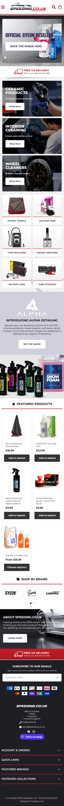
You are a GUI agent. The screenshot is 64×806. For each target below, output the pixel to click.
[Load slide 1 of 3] (5, 57)
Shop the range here (26, 46)
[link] (32, 72)
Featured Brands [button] (15, 769)
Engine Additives (47, 252)
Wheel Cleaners (16, 166)
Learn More (15, 638)
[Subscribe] (57, 677)
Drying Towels (17, 221)
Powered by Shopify (48, 798)
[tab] (31, 603)
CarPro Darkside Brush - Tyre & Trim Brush (45, 501)
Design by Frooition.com (32, 801)
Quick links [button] (10, 759)
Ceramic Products (16, 91)
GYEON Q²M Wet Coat (17, 555)
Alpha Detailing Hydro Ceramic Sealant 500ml (14, 501)
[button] (54, 7)
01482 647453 (29, 722)
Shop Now (15, 106)
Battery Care (17, 284)
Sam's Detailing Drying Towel (14, 444)
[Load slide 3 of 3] (13, 57)
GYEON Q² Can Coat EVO (46, 444)
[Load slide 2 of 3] (9, 57)
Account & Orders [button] (16, 750)
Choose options (16, 567)
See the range (32, 344)
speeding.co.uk (30, 798)
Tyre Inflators (17, 252)
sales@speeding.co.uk (33, 727)
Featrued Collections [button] (19, 778)
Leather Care (47, 221)
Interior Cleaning (15, 128)
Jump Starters (47, 284)
